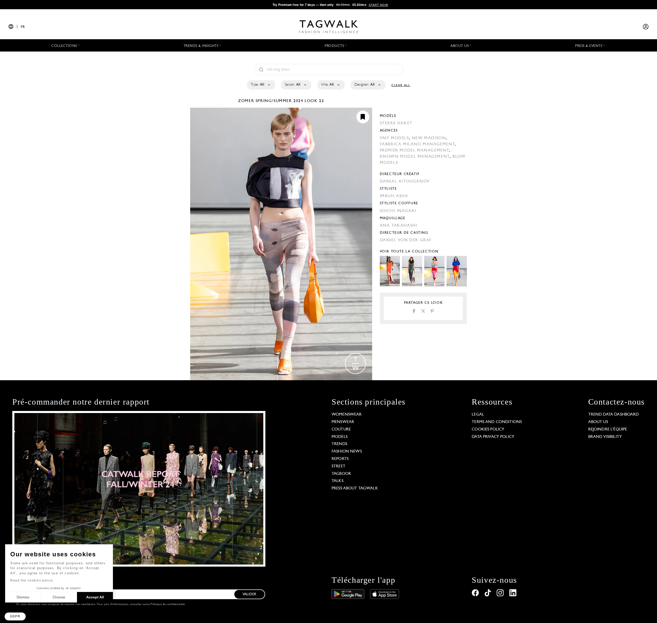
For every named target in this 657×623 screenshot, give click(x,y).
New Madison (429, 138)
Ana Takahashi (399, 226)
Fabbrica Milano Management (417, 144)
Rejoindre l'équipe (607, 429)
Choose (59, 597)
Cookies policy (488, 429)
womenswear (347, 415)
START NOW (378, 5)
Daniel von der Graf (406, 240)
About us (598, 422)
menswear (343, 422)
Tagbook (341, 474)
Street (338, 466)
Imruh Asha (394, 196)
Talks (337, 481)
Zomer (247, 101)
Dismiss (23, 597)
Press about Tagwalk (355, 488)
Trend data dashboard (613, 415)
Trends (339, 444)
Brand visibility (605, 437)
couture (341, 429)
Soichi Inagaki (398, 211)
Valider (249, 594)
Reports (340, 459)
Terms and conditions (497, 422)
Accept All (95, 597)
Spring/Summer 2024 (279, 101)
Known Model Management (415, 157)
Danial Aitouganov (405, 181)
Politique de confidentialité (168, 604)
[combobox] (260, 85)
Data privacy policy (493, 437)
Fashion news (347, 451)
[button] (15, 616)
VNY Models (394, 138)
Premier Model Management (414, 150)
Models (339, 437)
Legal (478, 415)
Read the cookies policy (31, 580)
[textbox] (260, 85)
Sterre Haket (396, 123)
